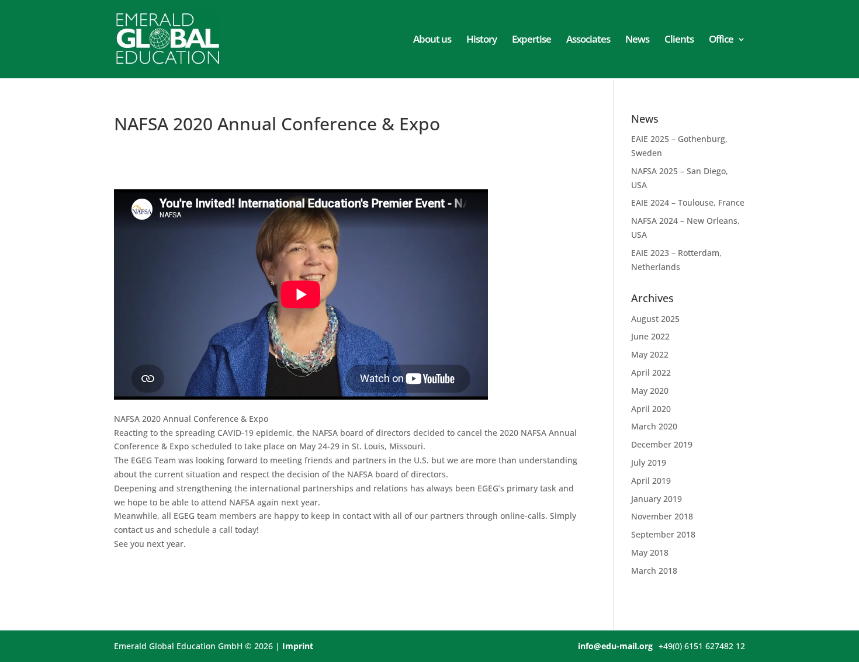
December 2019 (661, 444)
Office (721, 40)
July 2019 (648, 462)
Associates (588, 40)
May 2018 (650, 552)
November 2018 (662, 516)
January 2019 (656, 498)
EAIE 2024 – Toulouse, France (687, 202)
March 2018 (654, 570)
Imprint (297, 645)
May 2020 (650, 390)
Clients (679, 40)
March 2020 (654, 426)
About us (432, 40)
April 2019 (651, 480)
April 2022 (651, 372)
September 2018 (663, 534)
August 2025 (655, 318)
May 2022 (650, 354)
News (637, 40)
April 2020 (651, 408)
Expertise (531, 40)
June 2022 (650, 336)
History (481, 40)
